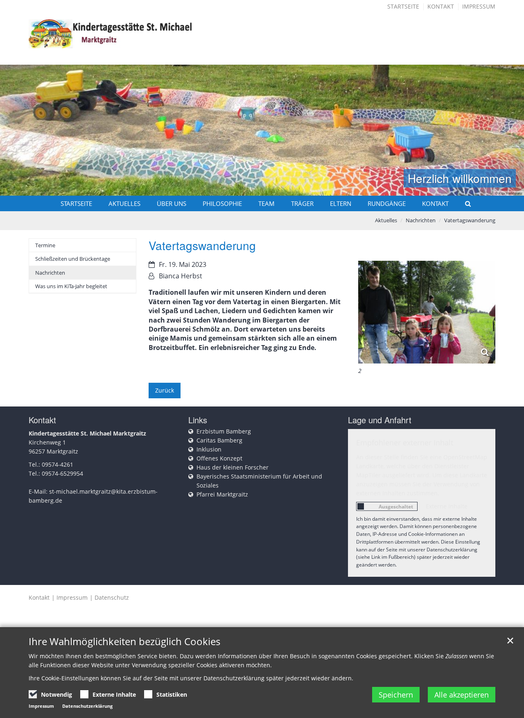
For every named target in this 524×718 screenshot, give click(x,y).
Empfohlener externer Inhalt (404, 442)
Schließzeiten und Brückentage (72, 258)
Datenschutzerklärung (87, 706)
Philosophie (222, 203)
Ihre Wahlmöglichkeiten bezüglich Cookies (124, 641)
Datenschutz (112, 597)
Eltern (340, 203)
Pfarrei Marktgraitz (222, 494)
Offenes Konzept (219, 458)
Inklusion (208, 449)
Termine (45, 245)
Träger (302, 203)
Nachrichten (421, 220)
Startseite (403, 6)
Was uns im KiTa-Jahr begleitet (71, 286)
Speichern (396, 695)
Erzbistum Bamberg (223, 431)
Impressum (478, 6)
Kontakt (440, 6)
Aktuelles (124, 203)
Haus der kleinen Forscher (232, 467)
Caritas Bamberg (219, 440)
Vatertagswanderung (469, 220)
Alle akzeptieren (461, 695)
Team (266, 203)
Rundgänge (387, 203)
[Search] (464, 203)
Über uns (171, 203)
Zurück (164, 390)
